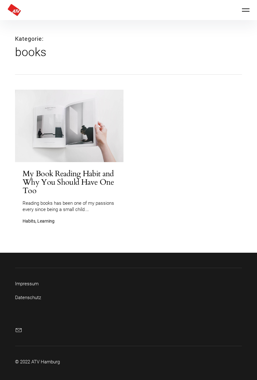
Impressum (27, 284)
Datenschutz (28, 297)
